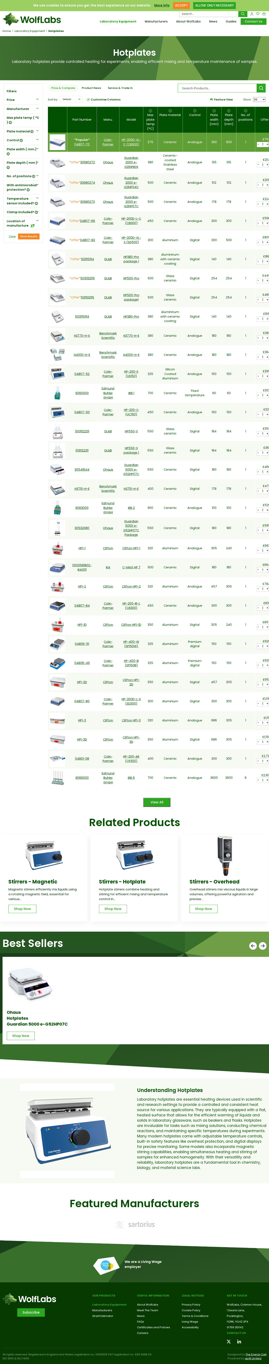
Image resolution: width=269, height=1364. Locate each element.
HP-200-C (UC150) (131, 412)
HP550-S (131, 431)
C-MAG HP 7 (131, 567)
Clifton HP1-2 (131, 586)
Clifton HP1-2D (131, 682)
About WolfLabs (188, 21)
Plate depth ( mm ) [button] (22, 163)
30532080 (82, 528)
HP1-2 (82, 586)
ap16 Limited (253, 1358)
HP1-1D (82, 625)
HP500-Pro (131, 278)
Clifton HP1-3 (131, 720)
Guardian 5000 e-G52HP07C (131, 469)
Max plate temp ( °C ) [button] (23, 120)
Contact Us (253, 21)
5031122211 (82, 431)
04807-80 (82, 701)
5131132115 (87, 297)
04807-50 (82, 412)
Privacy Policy (191, 1305)
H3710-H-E (82, 489)
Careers (142, 1333)
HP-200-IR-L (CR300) (131, 605)
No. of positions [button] (19, 176)
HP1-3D (82, 739)
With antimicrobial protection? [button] (22, 187)
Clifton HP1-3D (131, 739)
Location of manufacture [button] (18, 223)
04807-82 (87, 240)
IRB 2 (131, 508)
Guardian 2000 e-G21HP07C (131, 201)
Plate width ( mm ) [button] (22, 149)
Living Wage (190, 1322)
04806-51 (82, 644)
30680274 (87, 183)
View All (156, 802)
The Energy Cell (255, 1354)
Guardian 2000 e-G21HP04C (131, 182)
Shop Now (22, 908)
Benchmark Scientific (108, 335)
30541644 (82, 469)
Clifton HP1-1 (131, 548)
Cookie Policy (191, 1310)
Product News (91, 88)
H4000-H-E (82, 355)
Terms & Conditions (195, 1316)
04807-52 (82, 374)
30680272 (87, 162)
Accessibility (190, 1327)
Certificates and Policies (153, 1327)
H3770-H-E (82, 336)
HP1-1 (82, 548)
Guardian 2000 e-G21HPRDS (131, 162)
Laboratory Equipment (118, 21)
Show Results (28, 236)
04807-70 (82, 144)
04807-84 (82, 605)
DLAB (108, 259)
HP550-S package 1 (131, 450)
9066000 (82, 778)
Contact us (236, 1333)
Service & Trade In (120, 88)
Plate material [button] (18, 131)
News (213, 21)
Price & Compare (63, 88)
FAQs (140, 1322)
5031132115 (87, 278)
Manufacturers (156, 21)
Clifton (108, 548)
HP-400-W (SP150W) (131, 644)
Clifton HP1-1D (131, 625)
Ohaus (108, 162)
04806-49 (82, 663)
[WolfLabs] (34, 19)
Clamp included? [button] (21, 212)
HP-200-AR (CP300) (131, 758)
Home (7, 31)
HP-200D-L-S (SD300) (131, 701)
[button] (71, 99)
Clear (12, 236)
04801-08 (82, 759)
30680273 (87, 202)
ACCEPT (181, 5)
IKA (108, 567)
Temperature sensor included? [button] (21, 201)
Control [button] (13, 140)
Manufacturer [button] (18, 109)
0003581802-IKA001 (82, 567)
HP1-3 (82, 720)
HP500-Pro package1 (131, 297)
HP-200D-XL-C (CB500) (131, 142)
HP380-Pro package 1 (131, 259)
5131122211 (81, 450)
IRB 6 (131, 778)
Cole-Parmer (108, 142)
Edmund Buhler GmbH (108, 393)
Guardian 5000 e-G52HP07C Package (131, 528)
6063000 (81, 508)
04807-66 (87, 221)
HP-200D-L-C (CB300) (131, 221)
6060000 (82, 393)
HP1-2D (82, 682)
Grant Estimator (102, 1316)
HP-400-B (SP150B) (131, 663)
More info (162, 5)
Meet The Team (147, 1310)
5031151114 (82, 316)
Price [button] (11, 100)
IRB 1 (131, 393)
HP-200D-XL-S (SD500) (131, 240)
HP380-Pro (131, 316)
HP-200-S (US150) (131, 374)
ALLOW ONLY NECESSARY (214, 5)
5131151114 (87, 259)
